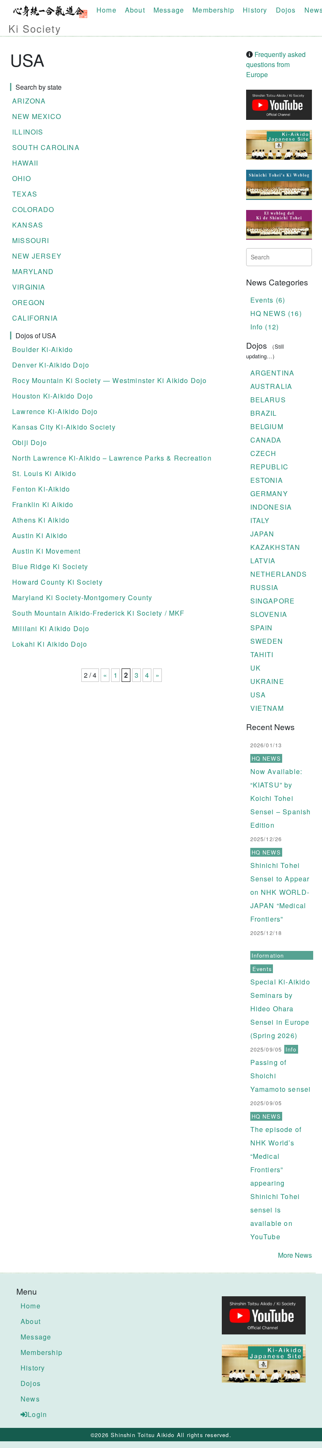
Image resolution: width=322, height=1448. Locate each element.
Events (262, 969)
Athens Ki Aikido (41, 520)
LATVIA (263, 560)
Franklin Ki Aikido (43, 504)
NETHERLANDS (278, 574)
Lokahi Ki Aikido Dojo (49, 644)
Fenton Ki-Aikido (41, 489)
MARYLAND (33, 271)
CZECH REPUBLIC (269, 459)
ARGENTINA (272, 373)
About (135, 10)
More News (295, 1255)
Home (106, 10)
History (255, 10)
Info (291, 1049)
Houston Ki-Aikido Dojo (52, 396)
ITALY (260, 520)
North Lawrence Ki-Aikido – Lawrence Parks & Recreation (112, 458)
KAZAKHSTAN (275, 547)
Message (168, 10)
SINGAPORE (272, 601)
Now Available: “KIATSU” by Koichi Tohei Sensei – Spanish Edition (280, 798)
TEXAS (24, 194)
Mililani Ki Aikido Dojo (51, 628)
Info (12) (264, 327)
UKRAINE (267, 681)
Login (37, 1414)
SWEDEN (266, 641)
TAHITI (262, 654)
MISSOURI (30, 240)
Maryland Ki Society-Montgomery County (82, 597)
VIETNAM (267, 708)
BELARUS (268, 399)
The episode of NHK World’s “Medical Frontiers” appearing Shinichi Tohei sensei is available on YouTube (276, 1182)
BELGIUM (266, 426)
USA (258, 694)
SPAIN (261, 627)
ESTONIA (266, 480)
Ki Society (34, 28)
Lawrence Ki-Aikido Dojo (55, 411)
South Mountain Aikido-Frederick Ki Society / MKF (98, 613)
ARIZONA (29, 101)
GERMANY (269, 493)
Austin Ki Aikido (40, 535)
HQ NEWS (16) (276, 313)
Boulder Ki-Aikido (42, 349)
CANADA (266, 440)
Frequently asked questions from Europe (276, 64)
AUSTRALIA (271, 386)
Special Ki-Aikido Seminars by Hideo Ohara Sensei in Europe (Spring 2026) (280, 1008)
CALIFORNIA (35, 318)
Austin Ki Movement (46, 551)
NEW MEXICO (36, 116)
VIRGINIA (29, 287)
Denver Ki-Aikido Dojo (50, 365)
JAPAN (262, 534)
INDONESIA (271, 507)
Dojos (286, 10)
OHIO (21, 178)
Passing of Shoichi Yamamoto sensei (280, 1075)
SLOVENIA (269, 614)
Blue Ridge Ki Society (50, 566)
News (30, 1399)
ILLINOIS (28, 132)
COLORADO (33, 209)
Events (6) (268, 300)
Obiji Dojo (29, 442)
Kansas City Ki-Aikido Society (64, 427)
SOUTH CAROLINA (46, 147)
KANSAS (27, 225)
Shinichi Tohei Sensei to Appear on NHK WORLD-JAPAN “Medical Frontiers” (280, 892)
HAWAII (25, 163)
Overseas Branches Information (279, 949)
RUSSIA (264, 587)
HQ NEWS (266, 758)
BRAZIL (263, 413)
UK (255, 668)
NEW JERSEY (37, 256)
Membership (213, 10)
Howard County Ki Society (57, 582)
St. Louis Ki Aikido (44, 473)
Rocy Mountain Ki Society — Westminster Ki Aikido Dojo (109, 380)
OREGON (28, 302)
